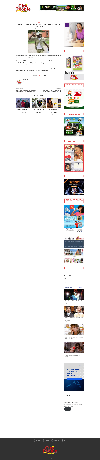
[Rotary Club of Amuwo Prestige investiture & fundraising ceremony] (54, 103)
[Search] (83, 16)
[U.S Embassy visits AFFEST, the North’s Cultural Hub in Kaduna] (23, 103)
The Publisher (68, 275)
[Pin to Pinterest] (44, 75)
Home (65, 282)
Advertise (66, 279)
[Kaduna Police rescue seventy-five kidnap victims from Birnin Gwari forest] (39, 103)
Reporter (36, 28)
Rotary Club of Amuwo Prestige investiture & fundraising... (54, 111)
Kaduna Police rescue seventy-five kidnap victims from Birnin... (38, 111)
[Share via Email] (45, 75)
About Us (66, 272)
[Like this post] (40, 75)
